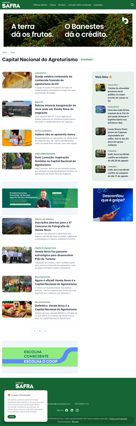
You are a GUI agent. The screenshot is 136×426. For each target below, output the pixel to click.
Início (4, 52)
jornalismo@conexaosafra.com (58, 404)
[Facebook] (67, 410)
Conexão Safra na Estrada (79, 5)
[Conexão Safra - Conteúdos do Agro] (11, 5)
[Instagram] (77, 410)
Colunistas (98, 5)
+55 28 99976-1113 (81, 404)
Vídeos (53, 5)
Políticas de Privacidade (118, 419)
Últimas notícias (40, 5)
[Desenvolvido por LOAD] (75, 422)
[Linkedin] (72, 410)
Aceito (11, 417)
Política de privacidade (27, 412)
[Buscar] (132, 4)
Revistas (62, 5)
